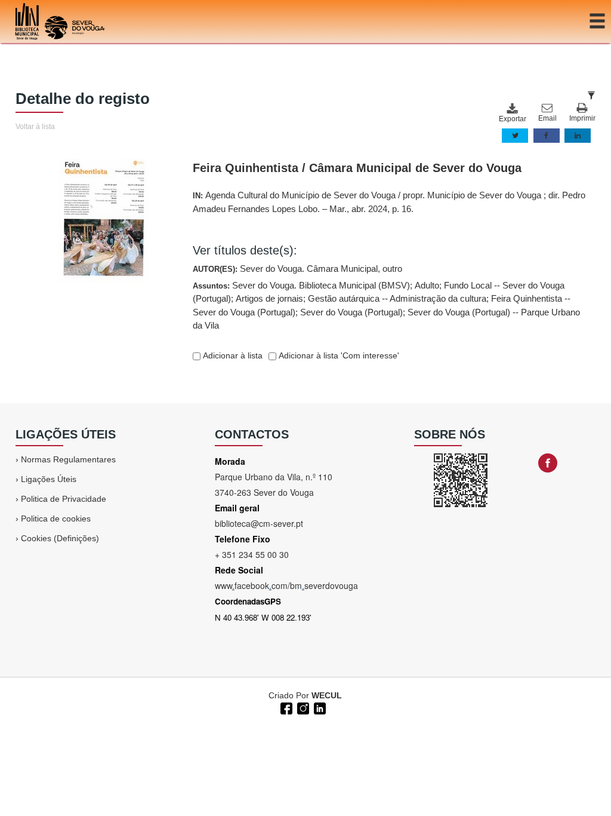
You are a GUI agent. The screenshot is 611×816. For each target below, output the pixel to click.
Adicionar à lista (231, 355)
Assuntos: (386, 305)
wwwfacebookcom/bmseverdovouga (286, 585)
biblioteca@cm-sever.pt (259, 523)
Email (547, 118)
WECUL (326, 695)
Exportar (512, 119)
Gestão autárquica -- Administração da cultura (397, 298)
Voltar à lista (35, 126)
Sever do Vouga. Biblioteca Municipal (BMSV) (321, 285)
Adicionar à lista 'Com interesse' (337, 355)
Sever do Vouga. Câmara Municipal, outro (321, 268)
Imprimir (582, 118)
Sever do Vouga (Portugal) (351, 312)
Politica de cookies (56, 518)
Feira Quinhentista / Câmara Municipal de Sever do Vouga (357, 167)
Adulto (427, 285)
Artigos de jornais (269, 298)
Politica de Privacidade (63, 499)
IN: (389, 202)
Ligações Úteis (48, 479)
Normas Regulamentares (68, 459)
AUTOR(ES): (297, 268)
